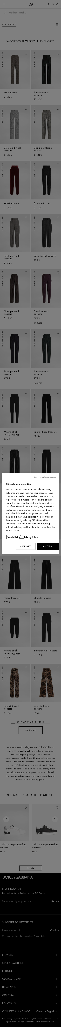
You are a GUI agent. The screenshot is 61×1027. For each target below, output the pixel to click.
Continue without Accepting (45, 477)
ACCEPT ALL (48, 546)
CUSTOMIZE (25, 546)
